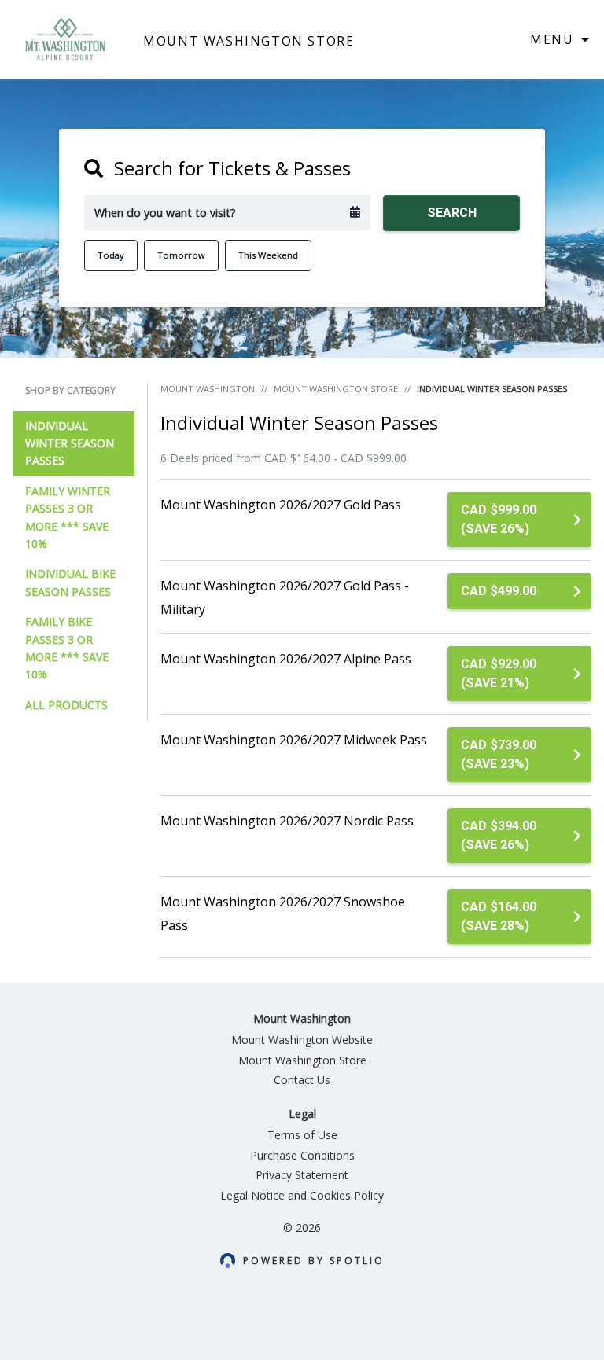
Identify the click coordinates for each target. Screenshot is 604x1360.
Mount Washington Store (336, 389)
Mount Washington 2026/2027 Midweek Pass (293, 739)
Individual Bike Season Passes (70, 582)
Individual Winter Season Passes (69, 443)
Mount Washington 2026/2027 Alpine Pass (285, 658)
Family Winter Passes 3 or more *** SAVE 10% (67, 517)
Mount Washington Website (302, 1039)
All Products (66, 704)
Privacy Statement (302, 1174)
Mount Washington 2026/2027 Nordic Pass (287, 820)
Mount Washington (207, 389)
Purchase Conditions (302, 1155)
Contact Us (302, 1079)
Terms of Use (302, 1134)
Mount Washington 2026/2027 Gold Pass (280, 504)
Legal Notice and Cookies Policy (302, 1195)
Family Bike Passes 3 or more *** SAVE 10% (67, 648)
